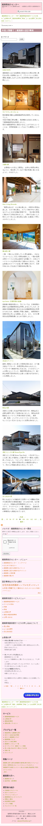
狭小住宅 (27, 763)
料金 (23, 18)
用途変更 (31, 767)
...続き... (5, 772)
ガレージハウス (18, 765)
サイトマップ (11, 707)
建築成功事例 (9, 721)
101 (27, 519)
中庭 (37, 588)
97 (13, 519)
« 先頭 (21, 517)
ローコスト (32, 588)
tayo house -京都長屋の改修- (12, 301)
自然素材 (14, 585)
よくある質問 (30, 18)
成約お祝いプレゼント (11, 723)
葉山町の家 (6, 251)
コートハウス (7, 770)
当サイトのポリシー (10, 792)
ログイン (8, 21)
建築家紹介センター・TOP (10, 16)
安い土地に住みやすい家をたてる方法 (16, 748)
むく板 (16, 588)
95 (7, 519)
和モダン (22, 588)
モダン (27, 588)
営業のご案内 (9, 799)
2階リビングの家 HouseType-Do (13, 452)
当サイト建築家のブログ (12, 737)
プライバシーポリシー (11, 795)
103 (35, 519)
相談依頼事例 (16, 18)
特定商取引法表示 (10, 801)
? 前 (11, 686)
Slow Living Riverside (9, 204)
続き (39, 593)
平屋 (36, 767)
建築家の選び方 (9, 576)
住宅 (4, 585)
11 (35, 686)
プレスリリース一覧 (10, 806)
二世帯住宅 (10, 765)
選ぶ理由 (7, 626)
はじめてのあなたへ (10, 565)
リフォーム (34, 763)
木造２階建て (9, 588)
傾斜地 (22, 763)
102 (31, 519)
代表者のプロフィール (11, 790)
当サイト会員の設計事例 (12, 735)
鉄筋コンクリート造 (16, 767)
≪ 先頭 (6, 686)
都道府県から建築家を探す (12, 733)
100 (23, 519)
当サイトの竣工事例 (10, 741)
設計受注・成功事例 (10, 781)
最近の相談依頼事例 (10, 614)
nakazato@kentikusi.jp (24, 821)
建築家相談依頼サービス (11, 601)
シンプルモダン (25, 585)
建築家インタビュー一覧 (12, 744)
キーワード (5, 37)
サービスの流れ (9, 604)
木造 (8, 585)
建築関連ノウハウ (10, 739)
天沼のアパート (8, 361)
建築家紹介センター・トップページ (15, 563)
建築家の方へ (9, 779)
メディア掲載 (9, 804)
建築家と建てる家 (8, 763)
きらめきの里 (7, 496)
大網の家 (5, 164)
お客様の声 (7, 18)
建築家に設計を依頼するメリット (14, 568)
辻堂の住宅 (6, 70)
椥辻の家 (5, 408)
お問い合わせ (8, 617)
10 (32, 686)
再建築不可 (6, 767)
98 (17, 519)
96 (10, 519)
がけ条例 (25, 767)
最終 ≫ (22, 688)
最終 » (22, 522)
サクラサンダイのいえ (10, 112)
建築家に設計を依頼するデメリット (15, 570)
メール (5, 534)
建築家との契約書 (9, 573)
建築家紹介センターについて (13, 797)
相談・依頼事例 (17, 704)
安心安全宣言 (8, 631)
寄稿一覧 (7, 750)
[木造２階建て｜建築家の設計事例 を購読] (2, 525)
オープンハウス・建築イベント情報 (15, 746)
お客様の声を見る (32, 695)
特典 (5, 607)
